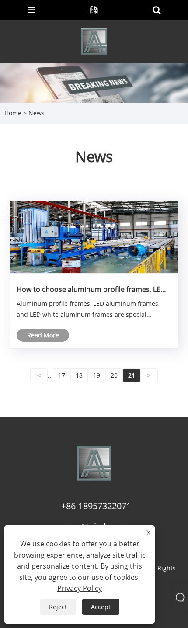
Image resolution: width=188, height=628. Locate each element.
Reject (58, 607)
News (36, 113)
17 (61, 375)
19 (96, 375)
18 (79, 375)
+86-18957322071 (96, 506)
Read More (43, 335)
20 (114, 375)
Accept (101, 607)
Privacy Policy (79, 588)
